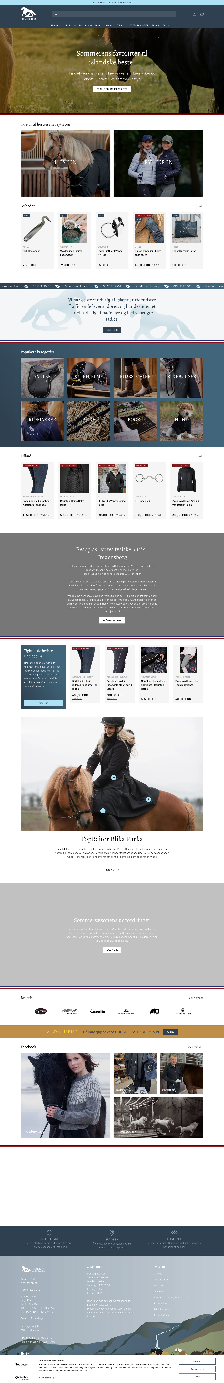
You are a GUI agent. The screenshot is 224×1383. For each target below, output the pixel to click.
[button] (202, 14)
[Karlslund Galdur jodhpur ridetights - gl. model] (37, 478)
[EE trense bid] (149, 478)
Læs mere (112, 949)
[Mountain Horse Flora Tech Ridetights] (188, 660)
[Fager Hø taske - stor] (186, 228)
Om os (166, 25)
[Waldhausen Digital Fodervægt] (74, 228)
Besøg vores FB (194, 1046)
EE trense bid (142, 500)
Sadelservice (161, 1285)
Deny (197, 1376)
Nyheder (109, 25)
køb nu (110, 869)
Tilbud (120, 25)
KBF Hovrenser (31, 250)
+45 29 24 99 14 (43, 1337)
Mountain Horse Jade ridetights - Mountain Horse (153, 684)
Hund (98, 25)
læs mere (112, 329)
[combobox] (114, 14)
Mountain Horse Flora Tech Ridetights (187, 682)
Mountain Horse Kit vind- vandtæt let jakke (186, 502)
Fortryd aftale (161, 1315)
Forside (158, 1273)
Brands (156, 25)
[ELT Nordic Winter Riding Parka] (112, 478)
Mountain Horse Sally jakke (72, 502)
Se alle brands (195, 997)
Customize (196, 1369)
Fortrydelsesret (162, 1303)
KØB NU (170, 1031)
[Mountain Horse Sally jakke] (74, 478)
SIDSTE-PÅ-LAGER (137, 25)
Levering (159, 1291)
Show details (45, 1378)
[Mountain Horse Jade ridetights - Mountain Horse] (154, 660)
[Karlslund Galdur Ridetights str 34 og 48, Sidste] (119, 660)
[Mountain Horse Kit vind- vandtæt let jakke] (186, 478)
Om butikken (161, 1279)
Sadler (69, 25)
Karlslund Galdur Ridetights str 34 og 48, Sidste (119, 684)
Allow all (197, 1361)
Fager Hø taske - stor (184, 250)
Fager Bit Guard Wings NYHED (110, 252)
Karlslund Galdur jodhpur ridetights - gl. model (36, 502)
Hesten (55, 25)
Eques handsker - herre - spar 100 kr (149, 252)
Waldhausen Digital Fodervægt (71, 252)
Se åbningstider (112, 620)
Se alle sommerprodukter (112, 88)
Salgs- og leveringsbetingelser (171, 1297)
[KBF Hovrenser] (37, 228)
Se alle (199, 206)
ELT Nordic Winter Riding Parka (112, 502)
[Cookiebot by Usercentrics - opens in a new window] (22, 1378)
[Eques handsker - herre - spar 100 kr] (149, 228)
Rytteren (84, 25)
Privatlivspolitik (162, 1309)
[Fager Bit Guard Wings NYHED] (112, 228)
